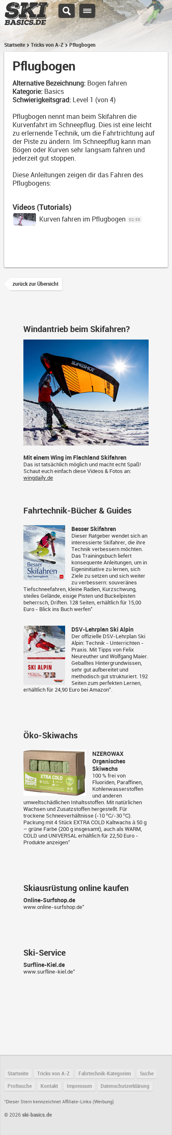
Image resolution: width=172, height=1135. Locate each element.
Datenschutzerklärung (125, 1086)
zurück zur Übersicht (35, 284)
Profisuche (20, 1086)
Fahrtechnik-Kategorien (104, 1074)
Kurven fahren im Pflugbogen (82, 219)
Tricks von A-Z (47, 45)
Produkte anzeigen (45, 842)
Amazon (99, 690)
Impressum (79, 1086)
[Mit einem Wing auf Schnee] (86, 442)
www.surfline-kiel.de (48, 972)
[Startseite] (26, 21)
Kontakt (49, 1086)
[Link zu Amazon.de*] (44, 577)
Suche (147, 1074)
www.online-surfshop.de (52, 907)
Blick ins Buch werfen (65, 609)
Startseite (14, 45)
